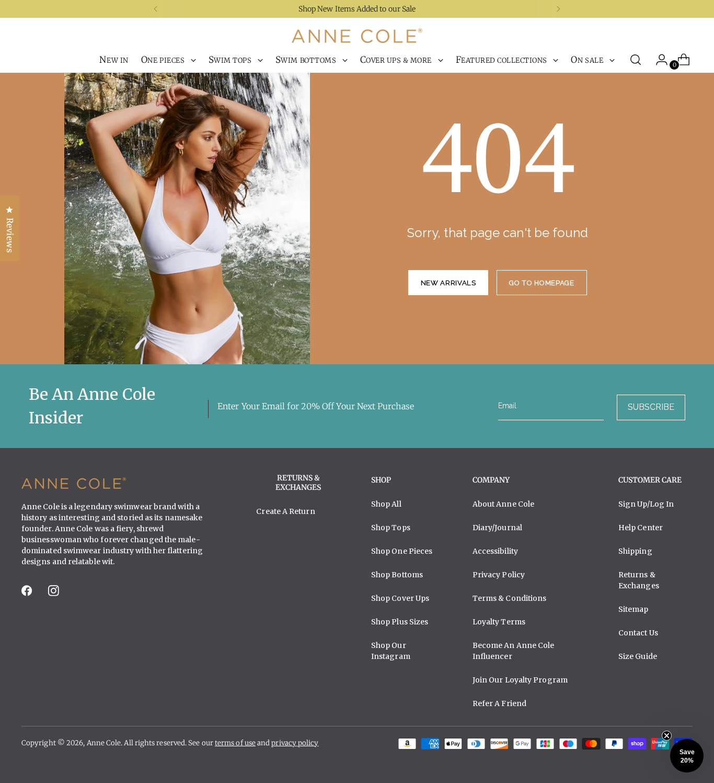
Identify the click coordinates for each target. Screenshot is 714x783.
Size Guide (637, 656)
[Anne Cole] (357, 35)
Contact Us (638, 632)
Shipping (635, 551)
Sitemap (633, 609)
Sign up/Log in (646, 504)
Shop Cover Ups (400, 598)
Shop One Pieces (401, 551)
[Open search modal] (635, 59)
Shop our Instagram (390, 651)
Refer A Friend (499, 703)
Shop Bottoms (397, 574)
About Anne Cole (503, 504)
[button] (687, 756)
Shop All (386, 504)
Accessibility (495, 551)
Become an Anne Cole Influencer (514, 651)
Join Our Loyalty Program (520, 680)
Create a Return (285, 511)
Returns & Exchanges (638, 580)
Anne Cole (104, 743)
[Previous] (155, 9)
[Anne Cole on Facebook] (27, 593)
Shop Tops (390, 527)
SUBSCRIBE (651, 407)
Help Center (640, 527)
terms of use (235, 743)
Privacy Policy (499, 574)
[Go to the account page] (657, 59)
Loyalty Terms (499, 622)
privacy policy (294, 743)
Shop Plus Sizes (399, 622)
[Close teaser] (667, 736)
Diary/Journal (497, 527)
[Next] (558, 9)
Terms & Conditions (510, 598)
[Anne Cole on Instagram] (54, 593)
